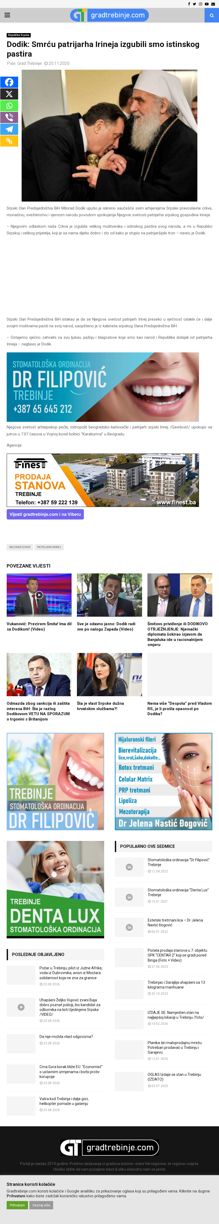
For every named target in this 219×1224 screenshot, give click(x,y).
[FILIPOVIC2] (103, 420)
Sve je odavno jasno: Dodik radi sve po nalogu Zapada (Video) (106, 626)
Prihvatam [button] (17, 1205)
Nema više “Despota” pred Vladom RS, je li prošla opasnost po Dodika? (179, 708)
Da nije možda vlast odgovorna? (66, 1036)
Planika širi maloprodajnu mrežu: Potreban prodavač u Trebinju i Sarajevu (175, 1047)
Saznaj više (41, 1205)
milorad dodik (19, 547)
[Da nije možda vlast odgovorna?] (21, 1043)
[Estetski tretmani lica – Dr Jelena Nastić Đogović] (129, 927)
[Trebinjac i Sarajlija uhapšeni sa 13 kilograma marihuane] (129, 989)
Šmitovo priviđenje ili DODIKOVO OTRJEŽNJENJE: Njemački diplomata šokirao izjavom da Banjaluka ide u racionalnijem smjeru (177, 634)
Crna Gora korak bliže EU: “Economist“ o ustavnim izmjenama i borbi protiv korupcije (71, 1072)
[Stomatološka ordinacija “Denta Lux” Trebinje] (129, 897)
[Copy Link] (9, 141)
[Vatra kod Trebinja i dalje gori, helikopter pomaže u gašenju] (21, 1106)
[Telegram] (9, 129)
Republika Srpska (18, 35)
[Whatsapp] (9, 106)
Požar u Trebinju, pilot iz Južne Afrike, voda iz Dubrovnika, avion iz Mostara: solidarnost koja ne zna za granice (71, 973)
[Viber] (9, 117)
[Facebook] (9, 82)
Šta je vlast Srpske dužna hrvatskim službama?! (100, 706)
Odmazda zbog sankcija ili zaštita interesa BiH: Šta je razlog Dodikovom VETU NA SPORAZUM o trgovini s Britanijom (38, 711)
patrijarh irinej (49, 547)
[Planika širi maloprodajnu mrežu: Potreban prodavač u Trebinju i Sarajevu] (129, 1050)
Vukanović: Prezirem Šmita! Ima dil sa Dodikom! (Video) (39, 626)
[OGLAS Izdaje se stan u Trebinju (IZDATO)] (129, 1081)
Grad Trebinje (29, 63)
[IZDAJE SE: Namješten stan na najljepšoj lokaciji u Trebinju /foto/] (129, 1019)
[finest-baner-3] (103, 505)
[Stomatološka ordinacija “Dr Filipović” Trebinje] (129, 867)
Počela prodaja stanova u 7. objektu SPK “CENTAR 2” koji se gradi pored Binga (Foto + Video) (177, 955)
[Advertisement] (109, 278)
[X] (9, 94)
